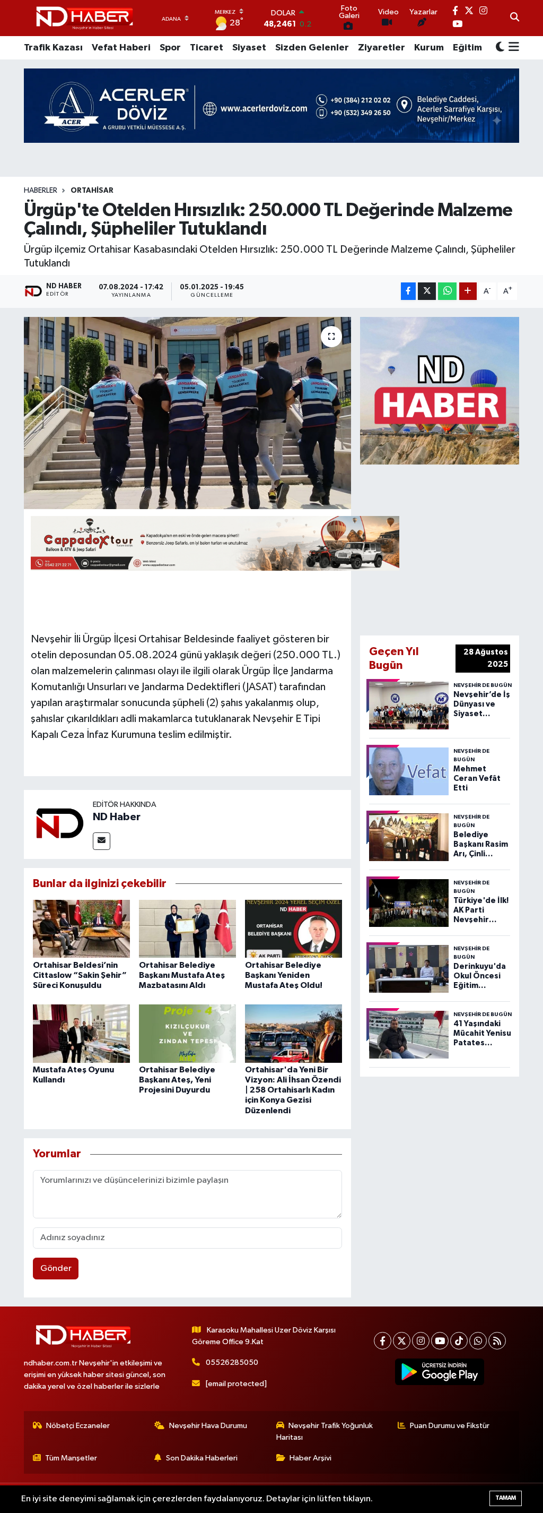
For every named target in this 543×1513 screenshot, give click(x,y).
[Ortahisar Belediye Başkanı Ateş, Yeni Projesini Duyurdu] (187, 1033)
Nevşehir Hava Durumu (208, 1426)
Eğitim (467, 48)
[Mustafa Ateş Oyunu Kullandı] (81, 1033)
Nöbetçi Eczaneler (78, 1426)
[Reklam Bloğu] (439, 390)
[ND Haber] (84, 18)
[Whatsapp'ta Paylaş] (447, 291)
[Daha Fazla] (468, 291)
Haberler (40, 190)
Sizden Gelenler (312, 48)
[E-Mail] (101, 841)
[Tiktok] (459, 1340)
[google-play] (440, 1372)
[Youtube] (440, 1340)
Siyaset (249, 48)
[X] (401, 1340)
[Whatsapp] (478, 1340)
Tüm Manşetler (71, 1458)
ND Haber (117, 817)
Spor (170, 48)
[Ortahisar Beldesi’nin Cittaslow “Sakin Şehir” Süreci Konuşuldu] (81, 928)
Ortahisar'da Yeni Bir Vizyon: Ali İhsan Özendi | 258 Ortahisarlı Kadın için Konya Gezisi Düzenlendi (293, 1090)
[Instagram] (421, 1340)
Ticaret (206, 48)
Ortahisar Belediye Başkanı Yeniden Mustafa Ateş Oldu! (283, 975)
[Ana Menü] (512, 47)
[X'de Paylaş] (427, 291)
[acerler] (271, 105)
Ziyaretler (381, 48)
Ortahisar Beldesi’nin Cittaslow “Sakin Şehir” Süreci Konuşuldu (80, 975)
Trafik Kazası (53, 48)
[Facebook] (382, 1340)
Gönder (56, 1268)
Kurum (429, 48)
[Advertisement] (451, 548)
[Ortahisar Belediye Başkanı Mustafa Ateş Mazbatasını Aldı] (187, 928)
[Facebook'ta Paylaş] (408, 291)
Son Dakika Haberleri (202, 1458)
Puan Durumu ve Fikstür (449, 1426)
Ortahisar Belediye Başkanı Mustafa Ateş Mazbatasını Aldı (182, 975)
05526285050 (232, 1362)
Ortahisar (92, 190)
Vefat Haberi (121, 48)
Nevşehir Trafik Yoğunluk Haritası (324, 1431)
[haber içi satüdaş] (215, 542)
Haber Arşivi (310, 1458)
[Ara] (514, 18)
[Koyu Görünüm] (500, 47)
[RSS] (497, 1340)
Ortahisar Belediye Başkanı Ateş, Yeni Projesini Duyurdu (177, 1079)
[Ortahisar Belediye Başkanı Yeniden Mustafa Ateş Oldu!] (293, 928)
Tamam (505, 1498)
